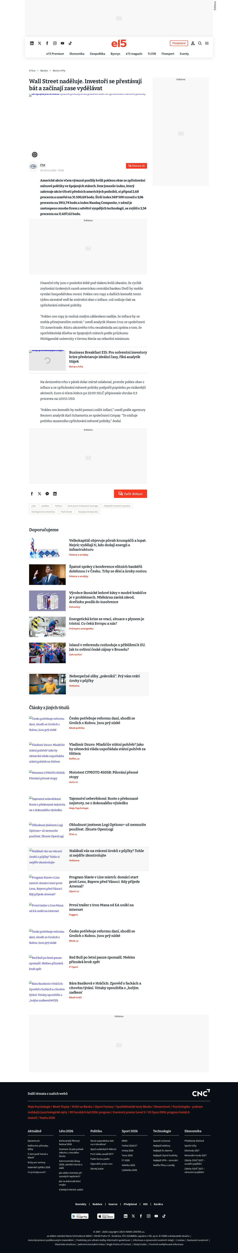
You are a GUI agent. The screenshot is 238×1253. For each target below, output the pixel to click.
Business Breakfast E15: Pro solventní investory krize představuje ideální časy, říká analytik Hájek (108, 357)
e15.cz (32, 70)
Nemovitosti (162, 1106)
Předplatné (130, 1204)
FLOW (152, 53)
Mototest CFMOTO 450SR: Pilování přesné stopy (103, 774)
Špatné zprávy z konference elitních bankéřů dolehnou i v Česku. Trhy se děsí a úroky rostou (108, 569)
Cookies (180, 1240)
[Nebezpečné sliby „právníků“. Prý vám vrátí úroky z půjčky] (47, 684)
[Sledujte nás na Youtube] (62, 43)
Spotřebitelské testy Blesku (134, 1106)
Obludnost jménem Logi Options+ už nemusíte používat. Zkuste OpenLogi (107, 827)
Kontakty (80, 1204)
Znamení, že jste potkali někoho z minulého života (71, 1153)
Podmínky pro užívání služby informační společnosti (103, 1240)
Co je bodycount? (37, 1172)
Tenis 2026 (127, 1155)
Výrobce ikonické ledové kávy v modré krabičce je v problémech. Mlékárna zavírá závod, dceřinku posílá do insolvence (107, 597)
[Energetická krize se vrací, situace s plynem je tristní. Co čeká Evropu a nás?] (47, 627)
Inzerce (113, 1204)
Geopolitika (97, 53)
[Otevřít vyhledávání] (199, 43)
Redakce (97, 1204)
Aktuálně (34, 1131)
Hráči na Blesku (82, 1106)
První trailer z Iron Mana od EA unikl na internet (101, 907)
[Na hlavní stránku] (119, 43)
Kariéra (158, 1204)
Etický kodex (140, 1244)
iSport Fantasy (104, 1106)
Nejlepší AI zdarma (162, 1150)
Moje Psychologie (39, 1106)
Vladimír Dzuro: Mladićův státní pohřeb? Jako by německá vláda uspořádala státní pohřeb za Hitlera (107, 749)
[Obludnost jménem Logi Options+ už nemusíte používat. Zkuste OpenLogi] (47, 832)
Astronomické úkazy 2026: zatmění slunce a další (70, 1164)
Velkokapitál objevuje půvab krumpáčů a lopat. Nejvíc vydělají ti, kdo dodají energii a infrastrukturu (108, 545)
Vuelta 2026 (47, 1117)
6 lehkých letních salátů (71, 1189)
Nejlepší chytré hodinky (165, 1155)
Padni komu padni (99, 1158)
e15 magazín (134, 53)
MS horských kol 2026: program (90, 1112)
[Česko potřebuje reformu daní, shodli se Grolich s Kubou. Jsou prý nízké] (47, 726)
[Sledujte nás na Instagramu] (55, 43)
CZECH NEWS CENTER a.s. (131, 1231)
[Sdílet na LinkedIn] (55, 494)
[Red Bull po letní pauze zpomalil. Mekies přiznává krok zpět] (47, 965)
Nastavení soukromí (197, 1240)
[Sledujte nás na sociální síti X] (39, 43)
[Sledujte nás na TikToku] (70, 43)
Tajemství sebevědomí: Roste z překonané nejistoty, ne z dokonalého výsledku (103, 800)
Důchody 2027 (192, 1150)
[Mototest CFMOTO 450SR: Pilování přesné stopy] (47, 780)
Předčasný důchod (194, 1140)
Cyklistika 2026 (129, 1170)
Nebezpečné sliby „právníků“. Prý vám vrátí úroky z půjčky (104, 678)
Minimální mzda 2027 (195, 1155)
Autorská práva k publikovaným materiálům (51, 1240)
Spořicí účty (191, 1145)
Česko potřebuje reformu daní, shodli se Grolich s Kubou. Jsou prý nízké (102, 720)
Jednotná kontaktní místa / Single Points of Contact (104, 1244)
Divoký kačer (97, 1168)
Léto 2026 (66, 1131)
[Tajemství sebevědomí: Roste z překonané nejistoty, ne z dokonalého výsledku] (47, 806)
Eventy (184, 53)
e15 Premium (55, 53)
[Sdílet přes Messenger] (47, 494)
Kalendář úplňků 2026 (39, 1167)
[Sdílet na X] (39, 494)
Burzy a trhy (59, 70)
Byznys (115, 53)
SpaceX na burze (161, 1140)
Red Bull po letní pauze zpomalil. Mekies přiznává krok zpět (102, 959)
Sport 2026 (130, 1131)
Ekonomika (77, 53)
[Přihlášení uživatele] (192, 43)
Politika (96, 1131)
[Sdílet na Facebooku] (32, 494)
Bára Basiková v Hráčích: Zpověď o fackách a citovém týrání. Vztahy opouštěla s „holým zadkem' (105, 987)
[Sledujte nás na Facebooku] (47, 43)
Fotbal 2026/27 (129, 1145)
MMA (124, 1140)
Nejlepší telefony (161, 1145)
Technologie (162, 1131)
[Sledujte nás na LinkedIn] (32, 43)
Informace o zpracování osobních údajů (153, 1240)
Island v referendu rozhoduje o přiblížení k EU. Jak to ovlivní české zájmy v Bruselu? (107, 647)
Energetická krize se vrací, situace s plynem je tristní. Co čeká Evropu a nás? (106, 621)
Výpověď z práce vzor (101, 1163)
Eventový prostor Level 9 (129, 1112)
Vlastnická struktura (65, 1244)
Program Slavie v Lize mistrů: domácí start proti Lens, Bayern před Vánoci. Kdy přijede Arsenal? (104, 881)
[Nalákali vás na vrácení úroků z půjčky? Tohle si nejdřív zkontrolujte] (47, 859)
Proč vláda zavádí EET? (102, 1154)
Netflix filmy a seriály (164, 1165)
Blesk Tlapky (61, 1106)
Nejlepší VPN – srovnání (165, 1160)
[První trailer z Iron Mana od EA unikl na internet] (47, 913)
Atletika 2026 (128, 1165)
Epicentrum (34, 1140)
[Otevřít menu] (206, 43)
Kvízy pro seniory (36, 1162)
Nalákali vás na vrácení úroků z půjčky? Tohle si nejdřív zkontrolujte (106, 853)
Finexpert (168, 53)
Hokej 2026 (127, 1150)
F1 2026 (126, 1160)
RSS (145, 1204)
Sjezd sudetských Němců (103, 1149)
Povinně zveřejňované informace (166, 1244)
